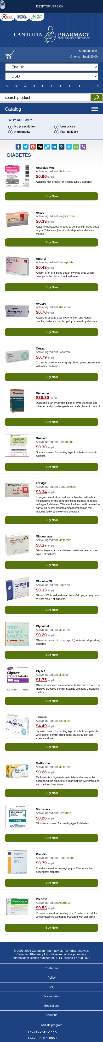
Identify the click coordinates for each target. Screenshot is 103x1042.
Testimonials (51, 996)
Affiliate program (51, 1025)
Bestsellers (51, 1005)
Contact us (51, 968)
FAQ (51, 987)
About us (51, 1015)
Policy (52, 977)
